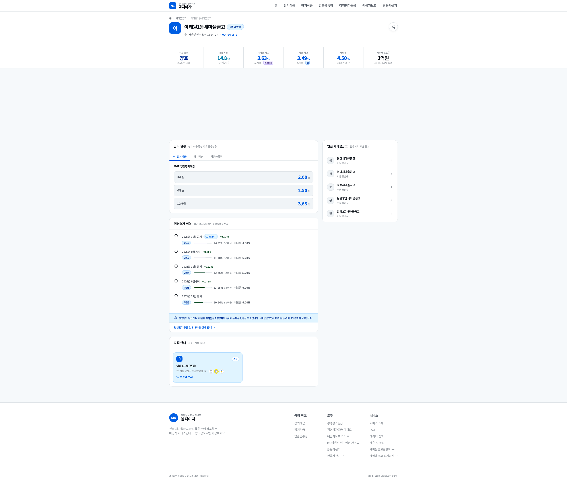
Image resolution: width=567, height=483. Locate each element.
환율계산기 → (335, 456)
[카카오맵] (216, 371)
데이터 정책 (377, 436)
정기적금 (307, 5)
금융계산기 (390, 5)
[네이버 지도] (211, 371)
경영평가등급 (347, 5)
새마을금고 (181, 18)
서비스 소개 (377, 423)
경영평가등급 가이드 (339, 429)
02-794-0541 (229, 34)
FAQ (372, 429)
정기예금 (289, 5)
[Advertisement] (283, 105)
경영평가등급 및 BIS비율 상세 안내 (193, 327)
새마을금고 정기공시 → (384, 456)
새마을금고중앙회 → (382, 449)
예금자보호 (369, 5)
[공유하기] (393, 26)
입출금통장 (326, 5)
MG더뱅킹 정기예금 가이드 (343, 442)
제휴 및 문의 (377, 442)
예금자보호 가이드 (338, 436)
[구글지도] (221, 371)
